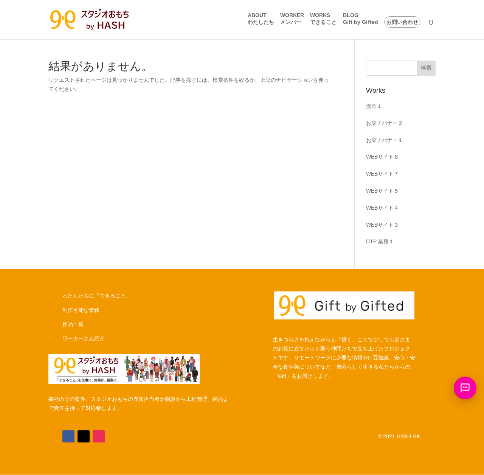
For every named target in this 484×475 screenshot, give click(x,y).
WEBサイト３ (382, 225)
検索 (426, 68)
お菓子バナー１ (384, 140)
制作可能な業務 (80, 310)
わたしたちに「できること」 (96, 296)
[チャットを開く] (465, 388)
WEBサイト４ (382, 208)
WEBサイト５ (382, 191)
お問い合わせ (402, 22)
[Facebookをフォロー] (68, 436)
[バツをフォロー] (84, 436)
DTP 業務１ (380, 241)
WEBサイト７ (382, 174)
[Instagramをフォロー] (99, 436)
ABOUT (261, 18)
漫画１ (374, 106)
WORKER (292, 18)
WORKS (323, 18)
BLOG (360, 18)
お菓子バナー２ (384, 123)
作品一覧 (73, 324)
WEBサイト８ (382, 157)
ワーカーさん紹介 (83, 338)
